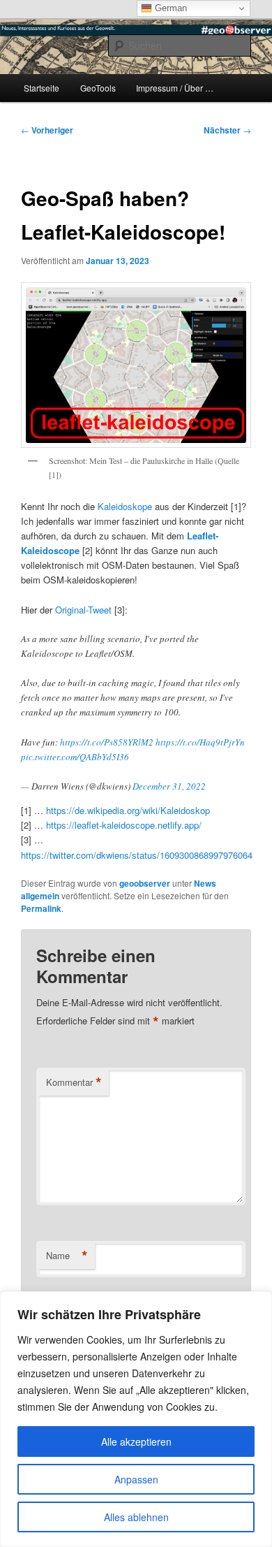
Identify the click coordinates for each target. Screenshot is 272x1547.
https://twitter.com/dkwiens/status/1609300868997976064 (136, 855)
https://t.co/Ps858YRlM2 (106, 742)
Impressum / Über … (174, 88)
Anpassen (136, 1479)
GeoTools (98, 88)
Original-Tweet (83, 609)
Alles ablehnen (136, 1517)
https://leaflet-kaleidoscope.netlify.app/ (124, 824)
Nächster (227, 130)
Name (67, 1255)
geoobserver (144, 883)
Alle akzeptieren (136, 1441)
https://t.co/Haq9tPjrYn (200, 742)
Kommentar (74, 1082)
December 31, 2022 (169, 786)
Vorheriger (47, 130)
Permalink (41, 908)
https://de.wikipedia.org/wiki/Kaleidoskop (128, 810)
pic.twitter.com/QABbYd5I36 (75, 756)
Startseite (41, 88)
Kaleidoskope (125, 506)
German (169, 8)
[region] (136, 1419)
